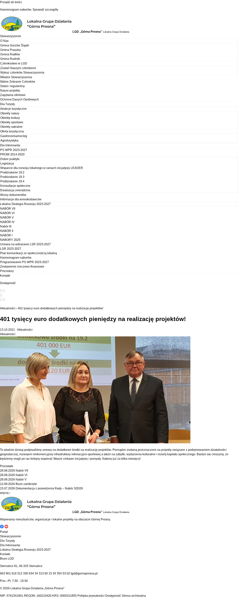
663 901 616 (8, 573)
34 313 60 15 (43, 573)
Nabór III (5, 226)
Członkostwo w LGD (13, 63)
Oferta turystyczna (12, 131)
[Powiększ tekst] (4, 290)
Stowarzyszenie (10, 36)
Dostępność (113, 595)
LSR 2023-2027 (10, 248)
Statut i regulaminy (12, 86)
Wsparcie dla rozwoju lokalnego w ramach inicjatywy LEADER (41, 168)
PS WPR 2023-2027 (13, 149)
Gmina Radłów (10, 54)
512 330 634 (25, 573)
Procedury (7, 271)
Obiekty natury (9, 113)
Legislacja (7, 163)
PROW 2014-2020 (12, 154)
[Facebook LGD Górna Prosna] (2, 527)
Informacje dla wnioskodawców (20, 199)
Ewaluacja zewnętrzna (15, 190)
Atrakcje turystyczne (13, 108)
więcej (5, 492)
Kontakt (5, 275)
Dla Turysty (7, 104)
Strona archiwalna (134, 595)
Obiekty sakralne (11, 126)
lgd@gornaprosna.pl (84, 573)
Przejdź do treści (11, 2)
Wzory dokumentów (13, 194)
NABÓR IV (7, 222)
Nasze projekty (10, 90)
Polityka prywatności (90, 595)
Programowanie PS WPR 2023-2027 (24, 262)
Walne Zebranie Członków (17, 81)
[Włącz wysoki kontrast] (1, 290)
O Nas (4, 40)
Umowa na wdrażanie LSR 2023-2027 (25, 244)
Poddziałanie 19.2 (12, 172)
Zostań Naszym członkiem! (18, 68)
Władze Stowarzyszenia (16, 77)
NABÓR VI (7, 213)
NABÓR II (6, 230)
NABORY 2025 (10, 239)
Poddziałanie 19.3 (12, 176)
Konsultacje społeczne (15, 185)
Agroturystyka (9, 140)
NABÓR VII (7, 208)
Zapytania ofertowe (12, 95)
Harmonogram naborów (15, 257)
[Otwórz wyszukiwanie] (1, 295)
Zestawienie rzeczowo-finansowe (22, 266)
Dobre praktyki (10, 159)
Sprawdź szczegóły (45, 9)
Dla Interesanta (10, 145)
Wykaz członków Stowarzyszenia (22, 72)
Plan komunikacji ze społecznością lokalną (28, 253)
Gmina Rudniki (10, 58)
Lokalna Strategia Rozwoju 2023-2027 (25, 204)
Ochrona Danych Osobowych (19, 99)
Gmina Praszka (10, 49)
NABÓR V (7, 217)
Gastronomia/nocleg (13, 136)
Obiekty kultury (10, 117)
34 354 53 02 (61, 573)
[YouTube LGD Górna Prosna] (6, 527)
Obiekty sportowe (11, 122)
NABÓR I (6, 235)
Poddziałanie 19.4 (12, 181)
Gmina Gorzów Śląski (14, 45)
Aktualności (7, 308)
